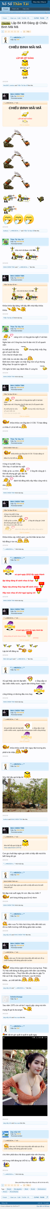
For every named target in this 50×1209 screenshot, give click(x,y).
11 (24, 31)
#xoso (5, 1191)
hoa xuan (17, 1017)
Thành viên (15, 9)
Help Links (26, 9)
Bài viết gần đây (21, 12)
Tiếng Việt (4, 1203)
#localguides (18, 1189)
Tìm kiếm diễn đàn (8, 12)
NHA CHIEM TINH (17, 94)
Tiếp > (28, 31)
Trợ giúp (46, 1203)
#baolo (9, 1189)
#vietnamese (42, 1189)
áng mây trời (7, 935)
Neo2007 (6, 85)
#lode (26, 1189)
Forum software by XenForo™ (10, 1206)
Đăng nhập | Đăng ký (39, 2)
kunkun (12, 85)
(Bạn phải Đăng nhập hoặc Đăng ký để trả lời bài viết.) (32, 1182)
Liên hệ (40, 1203)
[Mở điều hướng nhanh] (47, 18)
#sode (33, 1189)
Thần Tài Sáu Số (22, 85)
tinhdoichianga (16, 997)
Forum (5, 9)
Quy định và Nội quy (43, 1206)
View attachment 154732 (12, 848)
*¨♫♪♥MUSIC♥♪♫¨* (17, 38)
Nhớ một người (8, 659)
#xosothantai (14, 1191)
